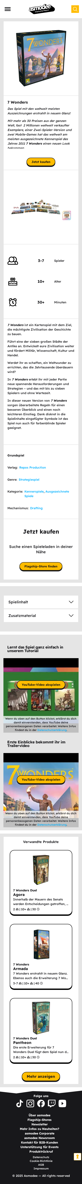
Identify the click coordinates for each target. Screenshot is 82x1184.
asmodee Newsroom (39, 1138)
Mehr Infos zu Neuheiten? (39, 1129)
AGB (41, 1164)
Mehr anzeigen (41, 1076)
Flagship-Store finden (40, 566)
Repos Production (32, 467)
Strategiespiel (29, 479)
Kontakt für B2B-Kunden (39, 1142)
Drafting (36, 508)
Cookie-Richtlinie (41, 1161)
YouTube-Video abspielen (41, 685)
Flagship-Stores (39, 1120)
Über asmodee (39, 1115)
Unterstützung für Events (39, 1147)
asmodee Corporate (39, 1133)
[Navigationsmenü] (7, 9)
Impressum (41, 1168)
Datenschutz (41, 1157)
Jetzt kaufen (40, 162)
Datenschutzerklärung (52, 730)
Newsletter (39, 1124)
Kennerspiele (34, 491)
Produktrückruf (41, 1151)
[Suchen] (75, 9)
